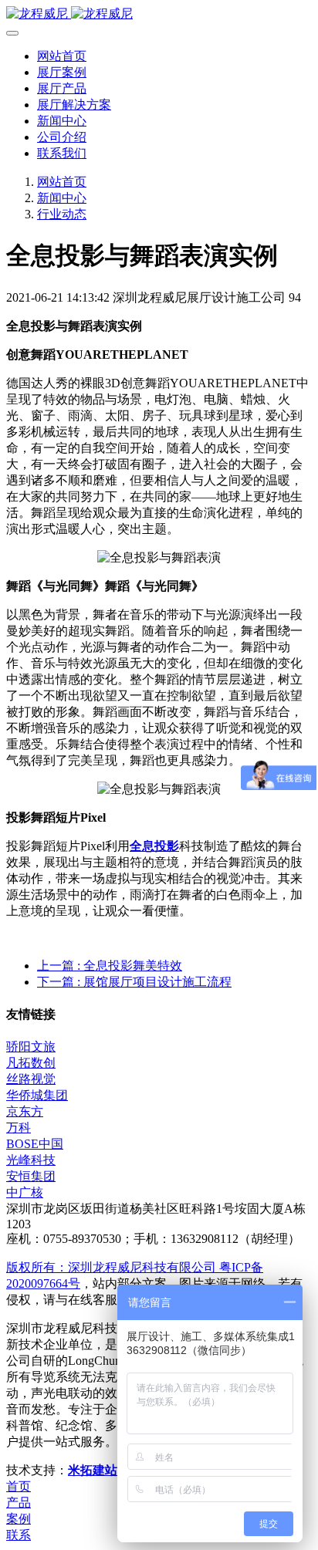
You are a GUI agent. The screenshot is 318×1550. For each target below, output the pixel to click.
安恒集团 (31, 1176)
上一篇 (109, 965)
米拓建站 (94, 1470)
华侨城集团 (37, 1095)
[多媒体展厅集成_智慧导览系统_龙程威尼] (159, 14)
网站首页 (61, 55)
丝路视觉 (31, 1079)
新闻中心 (61, 197)
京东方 (24, 1111)
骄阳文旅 (31, 1046)
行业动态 (61, 214)
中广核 (24, 1192)
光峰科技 (31, 1160)
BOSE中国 (34, 1143)
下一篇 (134, 981)
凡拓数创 (31, 1062)
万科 (18, 1127)
